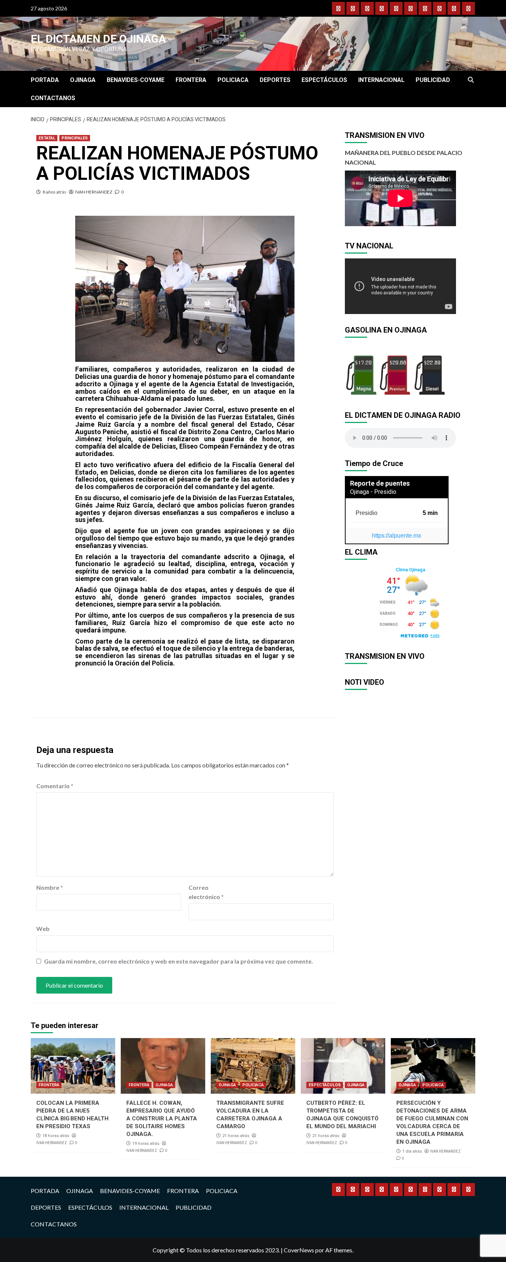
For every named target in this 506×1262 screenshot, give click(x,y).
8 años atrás (54, 192)
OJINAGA (83, 79)
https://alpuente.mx (396, 535)
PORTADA (45, 79)
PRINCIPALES (74, 138)
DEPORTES (275, 79)
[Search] (470, 80)
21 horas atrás (235, 1135)
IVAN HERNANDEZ (93, 192)
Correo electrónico (206, 892)
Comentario (54, 785)
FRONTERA (191, 79)
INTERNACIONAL (381, 79)
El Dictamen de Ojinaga (98, 38)
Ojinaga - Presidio (373, 491)
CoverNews (299, 1249)
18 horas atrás (55, 1135)
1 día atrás (412, 1151)
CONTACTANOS (53, 98)
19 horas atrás (145, 1143)
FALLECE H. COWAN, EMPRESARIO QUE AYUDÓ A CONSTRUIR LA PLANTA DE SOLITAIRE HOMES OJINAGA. (161, 1118)
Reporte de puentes (380, 483)
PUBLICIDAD (433, 79)
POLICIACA (233, 79)
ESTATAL (47, 138)
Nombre (49, 887)
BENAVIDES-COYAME (135, 79)
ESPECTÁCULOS (324, 79)
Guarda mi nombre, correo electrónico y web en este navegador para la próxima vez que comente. (178, 961)
